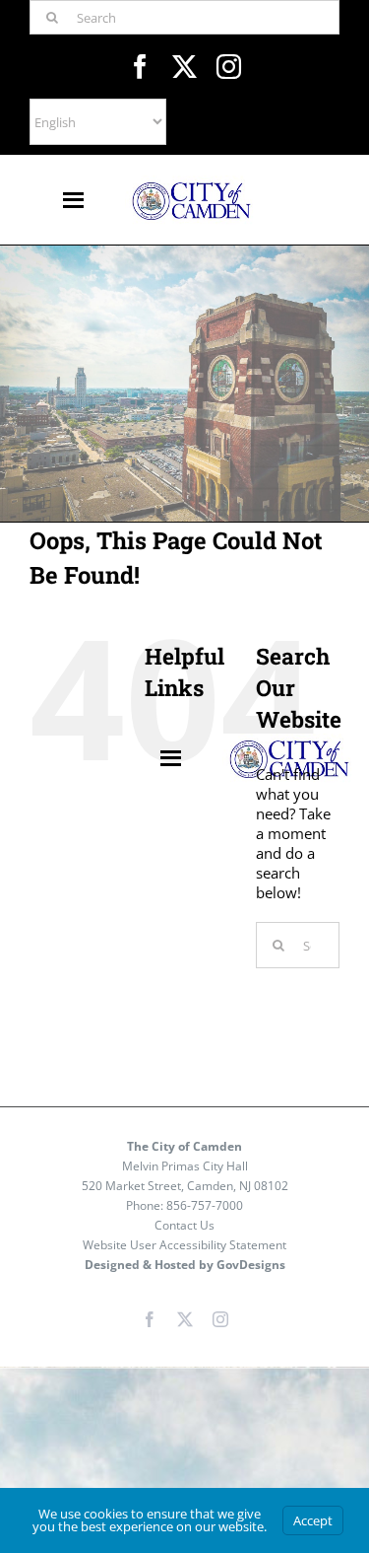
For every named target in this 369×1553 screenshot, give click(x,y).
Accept (313, 1520)
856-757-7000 (204, 1205)
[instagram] (228, 66)
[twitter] (184, 66)
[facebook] (140, 66)
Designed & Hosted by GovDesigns (185, 1264)
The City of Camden (184, 1146)
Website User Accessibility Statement (184, 1244)
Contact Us (184, 1225)
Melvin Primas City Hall (185, 1166)
